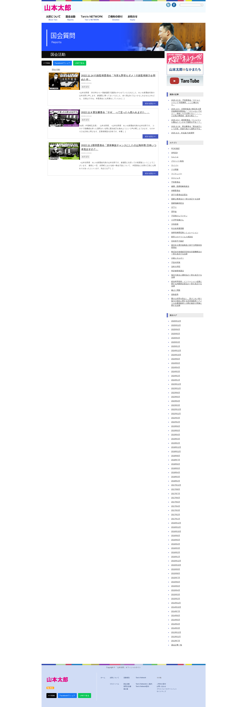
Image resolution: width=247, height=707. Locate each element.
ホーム (103, 678)
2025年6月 (175, 329)
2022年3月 (175, 418)
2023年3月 (175, 405)
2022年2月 (175, 422)
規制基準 (174, 294)
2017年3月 (175, 510)
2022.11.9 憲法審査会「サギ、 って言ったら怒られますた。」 (115, 112)
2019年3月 (175, 439)
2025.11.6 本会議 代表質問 (182, 133)
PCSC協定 (175, 148)
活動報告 (126, 678)
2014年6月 (175, 615)
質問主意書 (127, 686)
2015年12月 (176, 561)
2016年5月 (175, 540)
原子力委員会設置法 (179, 195)
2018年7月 (175, 460)
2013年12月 (176, 632)
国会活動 (126, 684)
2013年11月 (176, 637)
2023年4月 (175, 401)
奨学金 (174, 212)
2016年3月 (175, 548)
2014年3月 (175, 628)
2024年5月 (175, 363)
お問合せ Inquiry (132, 18)
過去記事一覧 (176, 645)
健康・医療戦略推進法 (180, 186)
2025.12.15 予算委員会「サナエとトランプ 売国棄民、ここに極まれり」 (185, 102)
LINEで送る (79, 63)
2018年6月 (175, 464)
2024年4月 (175, 367)
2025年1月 (175, 346)
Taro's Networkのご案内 (144, 684)
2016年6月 (175, 536)
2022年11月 (176, 414)
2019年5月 (175, 430)
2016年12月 (176, 523)
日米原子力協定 (177, 241)
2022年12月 (176, 409)
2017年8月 (175, 489)
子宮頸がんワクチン (179, 216)
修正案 (125, 689)
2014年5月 (175, 620)
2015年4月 (175, 590)
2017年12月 (176, 485)
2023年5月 (175, 397)
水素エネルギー (177, 258)
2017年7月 (175, 494)
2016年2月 (175, 552)
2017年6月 (175, 498)
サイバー (174, 165)
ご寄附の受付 (115, 18)
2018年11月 (176, 451)
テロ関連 (174, 169)
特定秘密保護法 (177, 271)
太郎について (53, 18)
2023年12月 (176, 384)
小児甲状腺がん (177, 220)
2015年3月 (175, 594)
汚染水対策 (175, 262)
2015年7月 (175, 578)
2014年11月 (176, 603)
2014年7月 (175, 611)
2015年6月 (175, 582)
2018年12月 (176, 447)
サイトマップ (161, 691)
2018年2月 (175, 481)
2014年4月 (175, 624)
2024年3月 (175, 371)
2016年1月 (175, 557)
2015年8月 (175, 573)
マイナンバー (176, 174)
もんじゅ (174, 157)
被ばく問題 (175, 290)
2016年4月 (175, 544)
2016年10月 (176, 531)
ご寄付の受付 (161, 684)
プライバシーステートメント (167, 689)
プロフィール (114, 684)
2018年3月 (175, 477)
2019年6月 (175, 426)
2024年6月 (175, 359)
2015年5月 (175, 586)
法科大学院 (175, 267)
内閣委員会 (175, 191)
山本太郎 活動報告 (71, 18)
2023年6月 (175, 393)
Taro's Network (141, 678)
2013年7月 (175, 641)
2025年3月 (175, 342)
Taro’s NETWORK (92, 18)
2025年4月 (175, 338)
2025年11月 (176, 325)
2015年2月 (175, 599)
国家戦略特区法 (177, 203)
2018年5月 (175, 468)
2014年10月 (176, 607)
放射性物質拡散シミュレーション (184, 233)
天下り (174, 207)
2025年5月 (175, 334)
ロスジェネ (175, 178)
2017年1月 (175, 519)
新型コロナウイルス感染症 (182, 237)
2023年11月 (176, 388)
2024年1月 (175, 380)
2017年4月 (175, 506)
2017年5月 (175, 502)
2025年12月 (176, 321)
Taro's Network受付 (142, 686)
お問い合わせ (161, 686)
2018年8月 (175, 456)
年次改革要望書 (177, 228)
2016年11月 (176, 527)
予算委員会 (175, 182)
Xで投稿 (46, 63)
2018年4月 (175, 472)
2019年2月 (175, 443)
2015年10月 (176, 565)
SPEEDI (174, 153)
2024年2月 (175, 376)
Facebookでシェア (62, 63)
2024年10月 (176, 355)
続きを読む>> (150, 103)
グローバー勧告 (177, 161)
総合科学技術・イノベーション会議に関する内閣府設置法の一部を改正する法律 (186, 284)
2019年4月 (175, 435)
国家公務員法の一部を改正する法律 (185, 199)
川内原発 (174, 224)
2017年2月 (175, 515)
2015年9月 (175, 569)
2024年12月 (176, 351)
